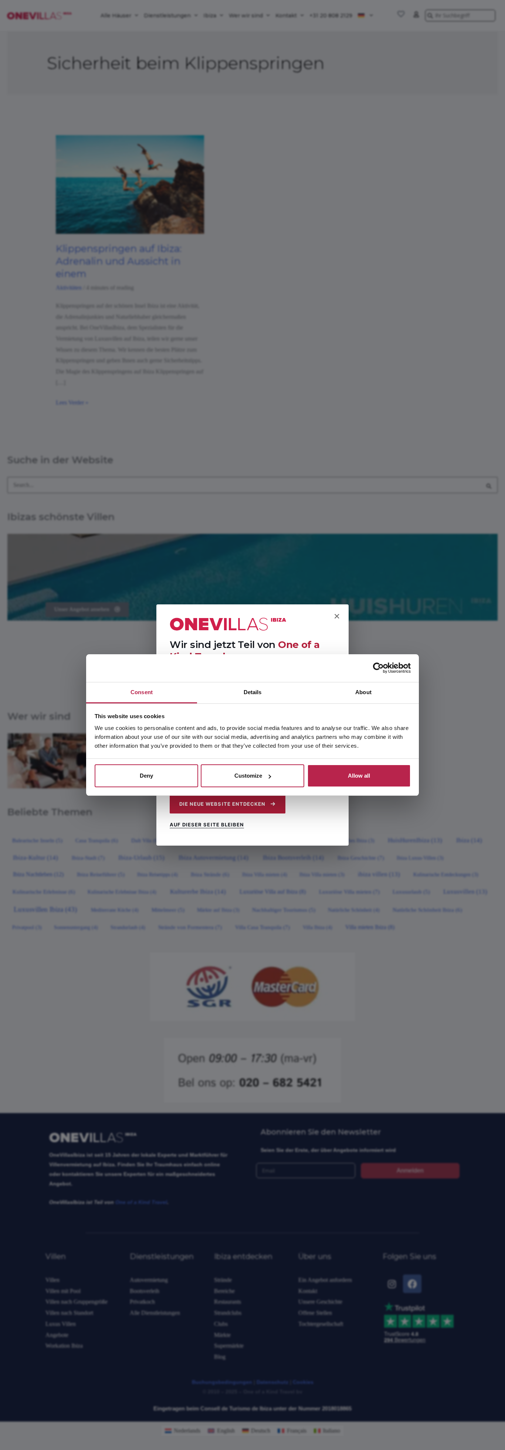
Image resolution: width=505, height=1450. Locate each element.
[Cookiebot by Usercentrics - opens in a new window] (378, 667)
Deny (146, 775)
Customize (248, 775)
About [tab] (363, 692)
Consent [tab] (142, 692)
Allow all (359, 775)
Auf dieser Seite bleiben (207, 825)
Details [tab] (253, 692)
